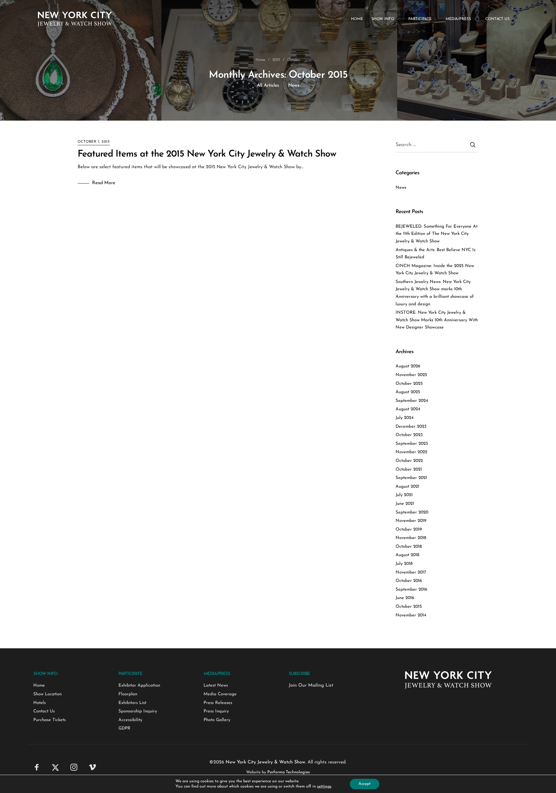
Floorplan (127, 694)
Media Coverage (220, 694)
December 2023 (411, 426)
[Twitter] (55, 766)
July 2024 (405, 418)
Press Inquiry (216, 711)
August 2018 (407, 555)
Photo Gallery (217, 720)
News (293, 85)
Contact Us (44, 711)
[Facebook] (36, 766)
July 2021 (404, 495)
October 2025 (409, 384)
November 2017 (411, 572)
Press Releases (218, 703)
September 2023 (412, 444)
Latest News (216, 685)
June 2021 (405, 504)
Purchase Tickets (49, 720)
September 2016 (411, 589)
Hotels (39, 703)
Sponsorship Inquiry (137, 711)
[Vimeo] (92, 766)
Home (260, 60)
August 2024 (408, 409)
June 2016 (405, 598)
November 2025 (411, 375)
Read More (103, 183)
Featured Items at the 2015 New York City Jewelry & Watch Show (207, 154)
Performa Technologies (288, 772)
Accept (365, 784)
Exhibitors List (132, 703)
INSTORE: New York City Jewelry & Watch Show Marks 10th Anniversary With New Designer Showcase (437, 320)
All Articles (268, 85)
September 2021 (411, 478)
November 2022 (411, 452)
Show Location (47, 694)
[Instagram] (73, 766)
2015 (276, 60)
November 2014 (411, 615)
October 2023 (409, 435)
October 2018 (409, 547)
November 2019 (411, 521)
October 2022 (409, 461)
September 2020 (412, 512)
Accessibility (130, 720)
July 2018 (404, 564)
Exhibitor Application (139, 685)
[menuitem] (361, 19)
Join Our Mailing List (311, 685)
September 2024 (412, 401)
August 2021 (407, 486)
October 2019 (409, 529)
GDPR (124, 728)
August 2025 (408, 392)
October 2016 (409, 581)
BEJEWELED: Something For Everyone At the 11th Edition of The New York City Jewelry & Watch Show (437, 234)
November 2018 (411, 538)
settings (324, 786)
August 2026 (408, 366)
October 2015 (409, 607)
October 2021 (409, 469)
